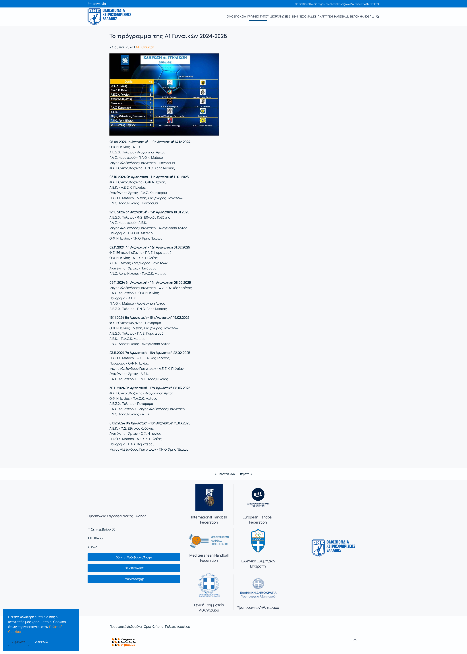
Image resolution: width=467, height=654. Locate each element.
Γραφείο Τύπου (258, 16)
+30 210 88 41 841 (133, 568)
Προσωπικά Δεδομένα (125, 626)
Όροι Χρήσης (153, 626)
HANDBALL (341, 16)
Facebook (331, 4)
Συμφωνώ (18, 642)
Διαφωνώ (41, 642)
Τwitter (366, 4)
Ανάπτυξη (325, 16)
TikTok (375, 4)
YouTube (356, 4)
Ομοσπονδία (236, 16)
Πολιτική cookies (177, 626)
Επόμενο (244, 474)
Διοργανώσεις (280, 16)
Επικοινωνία (97, 3)
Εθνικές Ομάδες (304, 16)
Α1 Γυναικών (145, 47)
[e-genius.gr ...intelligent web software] (122, 642)
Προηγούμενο (226, 474)
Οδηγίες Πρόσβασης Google (134, 557)
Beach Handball (362, 16)
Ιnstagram (344, 4)
